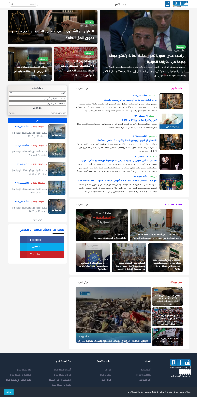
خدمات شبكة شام (62, 375)
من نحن (107, 369)
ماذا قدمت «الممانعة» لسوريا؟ (110, 238)
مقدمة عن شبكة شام (20, 375)
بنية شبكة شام (24, 369)
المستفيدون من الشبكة (60, 380)
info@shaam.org (183, 376)
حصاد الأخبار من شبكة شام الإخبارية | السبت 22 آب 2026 (29, 209)
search (12, 4)
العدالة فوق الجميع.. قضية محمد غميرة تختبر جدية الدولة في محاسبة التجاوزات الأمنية (130, 266)
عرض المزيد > (82, 88)
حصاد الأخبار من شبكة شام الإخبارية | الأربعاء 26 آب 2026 (29, 134)
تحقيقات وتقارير (143, 375)
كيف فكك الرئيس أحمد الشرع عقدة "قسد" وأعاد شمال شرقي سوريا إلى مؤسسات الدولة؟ (157, 236)
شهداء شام (105, 375)
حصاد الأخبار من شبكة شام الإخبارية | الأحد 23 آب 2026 (29, 191)
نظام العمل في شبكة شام (18, 380)
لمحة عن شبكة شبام (61, 385)
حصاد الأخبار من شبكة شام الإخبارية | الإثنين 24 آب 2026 (29, 172)
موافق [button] (9, 392)
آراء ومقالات (145, 380)
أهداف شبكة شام (62, 369)
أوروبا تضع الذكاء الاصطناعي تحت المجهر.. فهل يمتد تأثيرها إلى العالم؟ (93, 266)
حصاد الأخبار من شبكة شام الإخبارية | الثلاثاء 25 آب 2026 (29, 153)
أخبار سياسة (145, 369)
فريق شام (106, 380)
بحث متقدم (120, 4)
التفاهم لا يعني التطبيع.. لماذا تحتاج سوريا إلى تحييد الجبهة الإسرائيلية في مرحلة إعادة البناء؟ (166, 264)
